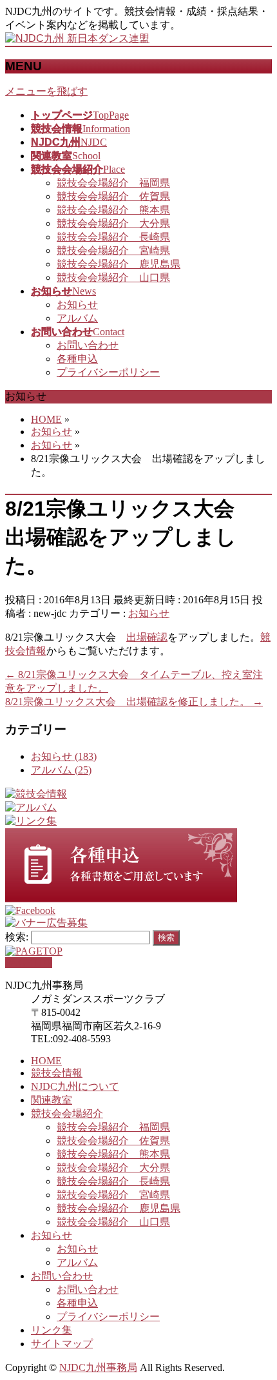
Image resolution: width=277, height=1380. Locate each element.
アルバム (77, 318)
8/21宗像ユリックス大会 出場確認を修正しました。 (134, 701)
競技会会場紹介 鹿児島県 (118, 263)
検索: (16, 936)
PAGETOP (28, 962)
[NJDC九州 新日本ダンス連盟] (77, 38)
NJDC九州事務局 (98, 1367)
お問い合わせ (88, 345)
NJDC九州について (75, 1086)
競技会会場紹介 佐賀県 (113, 196)
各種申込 (77, 358)
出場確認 (146, 637)
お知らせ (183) (64, 756)
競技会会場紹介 (67, 1113)
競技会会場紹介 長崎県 (113, 236)
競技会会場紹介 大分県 (113, 223)
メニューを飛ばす (46, 91)
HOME (46, 1060)
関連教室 (51, 1099)
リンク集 (51, 1330)
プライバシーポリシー (108, 372)
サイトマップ (62, 1343)
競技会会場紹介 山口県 (113, 277)
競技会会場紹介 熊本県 (113, 209)
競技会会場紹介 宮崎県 (113, 250)
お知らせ (77, 304)
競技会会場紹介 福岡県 (113, 182)
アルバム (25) (61, 769)
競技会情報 (56, 1072)
